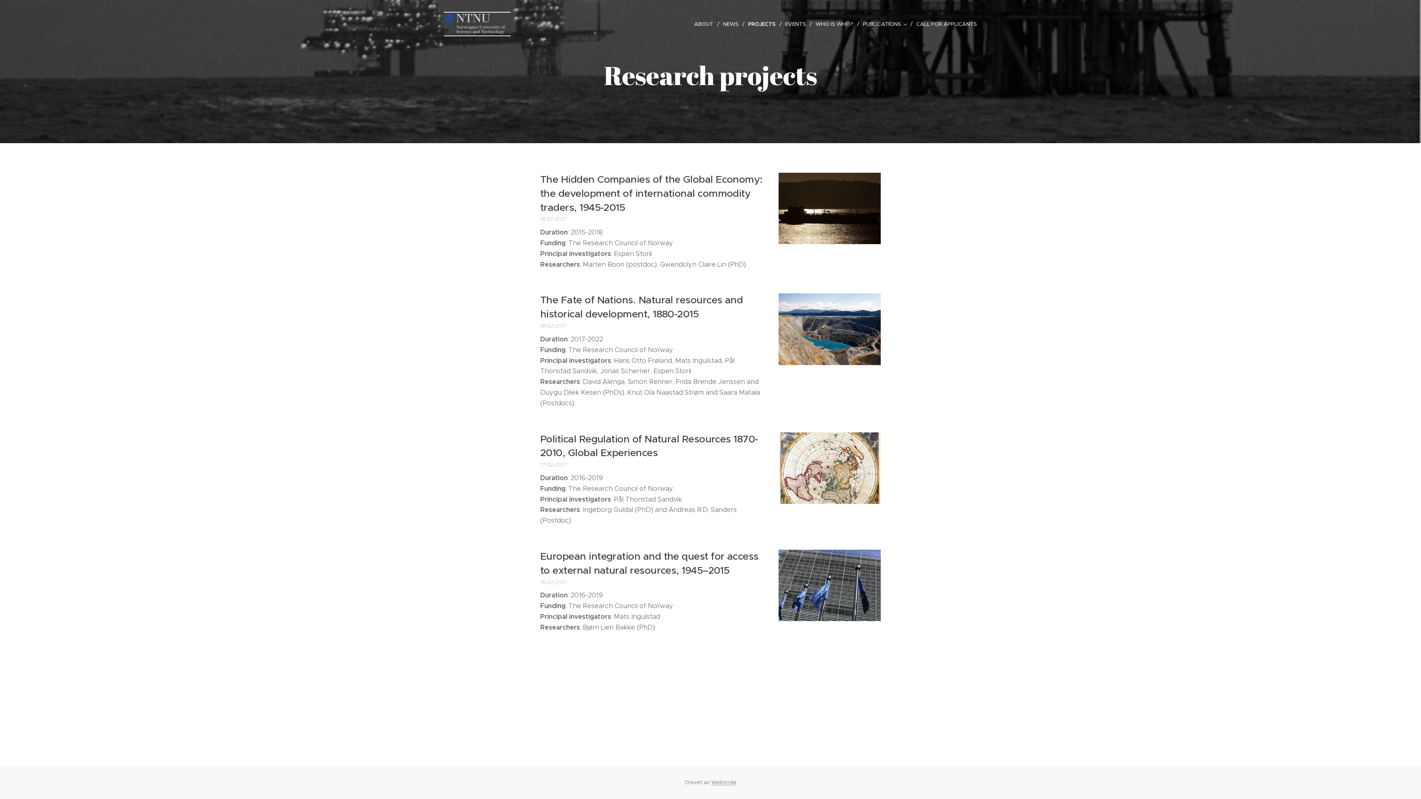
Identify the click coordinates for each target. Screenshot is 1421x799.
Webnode (723, 782)
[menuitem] (705, 24)
